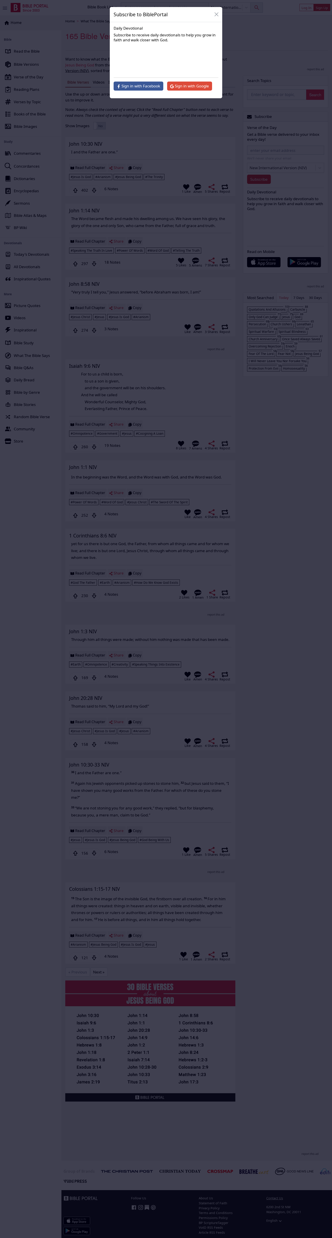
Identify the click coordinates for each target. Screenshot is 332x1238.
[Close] (216, 14)
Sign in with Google (191, 86)
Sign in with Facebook (140, 86)
